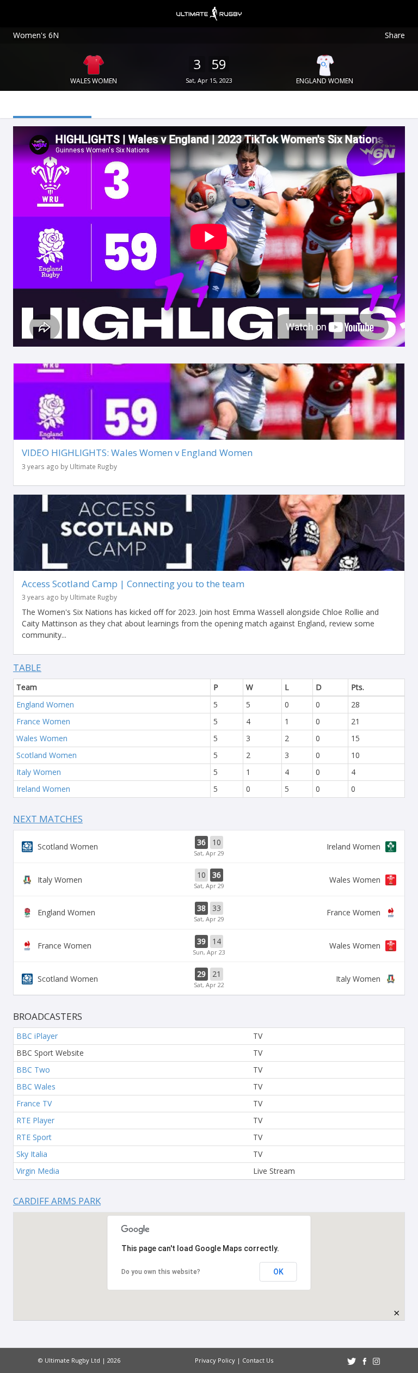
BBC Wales (36, 1086)
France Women (43, 721)
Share (395, 35)
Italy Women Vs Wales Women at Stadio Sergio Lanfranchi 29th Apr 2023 (209, 879)
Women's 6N (36, 35)
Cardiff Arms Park (57, 1201)
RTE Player (35, 1120)
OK (278, 1271)
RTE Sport (34, 1137)
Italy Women (38, 772)
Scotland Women (46, 755)
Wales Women (93, 80)
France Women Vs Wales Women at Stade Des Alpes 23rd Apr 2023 (209, 945)
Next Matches (48, 818)
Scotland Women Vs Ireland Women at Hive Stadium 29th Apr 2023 (209, 846)
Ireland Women (43, 789)
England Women (324, 80)
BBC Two (33, 1069)
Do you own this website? (160, 1272)
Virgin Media (37, 1171)
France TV (34, 1103)
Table (27, 667)
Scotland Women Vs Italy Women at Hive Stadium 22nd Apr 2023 (209, 978)
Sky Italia (31, 1154)
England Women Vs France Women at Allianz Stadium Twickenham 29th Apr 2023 (209, 912)
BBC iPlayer (37, 1036)
